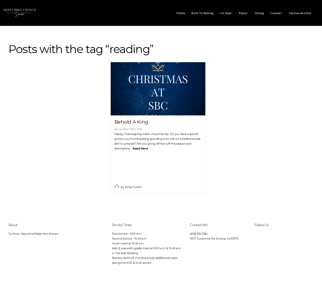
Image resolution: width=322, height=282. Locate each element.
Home (180, 13)
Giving (259, 13)
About (243, 13)
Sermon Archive (300, 13)
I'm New (226, 13)
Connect (276, 13)
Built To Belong (202, 13)
